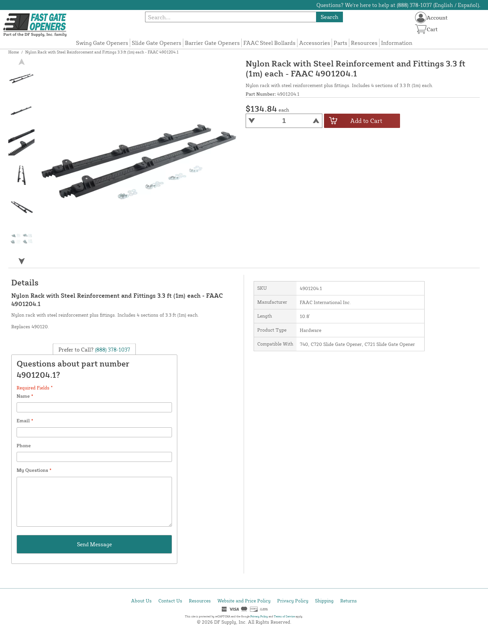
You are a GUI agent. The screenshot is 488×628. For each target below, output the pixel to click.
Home (13, 52)
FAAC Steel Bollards (269, 42)
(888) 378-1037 (112, 349)
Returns (348, 600)
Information (396, 42)
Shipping (324, 600)
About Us (141, 600)
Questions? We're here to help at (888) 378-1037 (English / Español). (398, 5)
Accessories (314, 42)
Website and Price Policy (244, 600)
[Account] (421, 17)
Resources (364, 42)
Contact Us (170, 600)
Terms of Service (284, 616)
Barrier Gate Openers (212, 42)
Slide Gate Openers (156, 42)
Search (329, 16)
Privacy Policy (292, 600)
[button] (21, 261)
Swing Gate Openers (102, 42)
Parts (340, 42)
